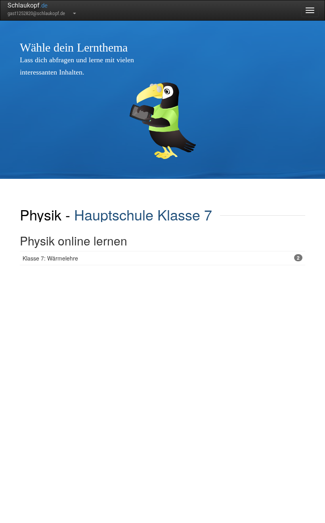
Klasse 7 (184, 214)
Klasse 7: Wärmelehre (161, 258)
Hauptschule (113, 214)
